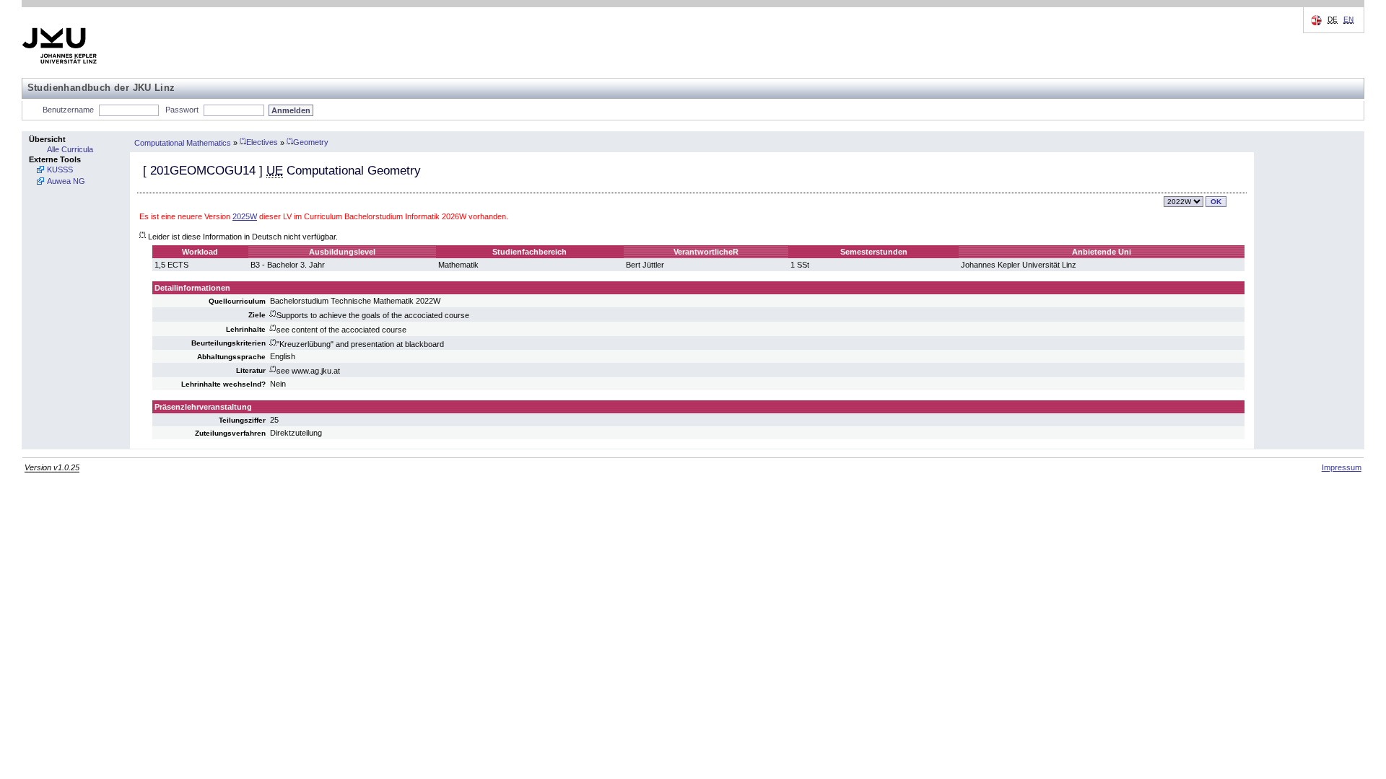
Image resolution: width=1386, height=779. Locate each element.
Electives (259, 142)
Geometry (307, 142)
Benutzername (68, 109)
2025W (244, 216)
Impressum (1341, 467)
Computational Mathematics (182, 142)
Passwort (182, 109)
